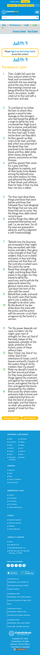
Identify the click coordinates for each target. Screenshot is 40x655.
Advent (11, 448)
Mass (10, 445)
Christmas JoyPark (15, 523)
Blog (21, 454)
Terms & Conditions (15, 479)
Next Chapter (33, 31)
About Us (12, 470)
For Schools (13, 501)
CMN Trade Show (14, 529)
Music (11, 454)
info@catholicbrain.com (18, 548)
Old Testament (14, 25)
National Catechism (15, 520)
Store (10, 473)
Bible (4, 25)
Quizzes (22, 451)
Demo (11, 541)
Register (30, 5)
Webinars (12, 526)
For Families (13, 498)
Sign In (14, 51)
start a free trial (26, 51)
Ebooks (22, 457)
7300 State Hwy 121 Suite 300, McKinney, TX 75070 (19, 552)
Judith (26, 25)
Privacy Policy (13, 482)
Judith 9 (20, 59)
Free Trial (11, 5)
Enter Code (22, 5)
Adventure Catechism (12, 458)
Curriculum (12, 442)
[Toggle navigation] (3, 6)
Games (11, 451)
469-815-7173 (14, 545)
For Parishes (13, 504)
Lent (21, 448)
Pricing (11, 495)
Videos (22, 445)
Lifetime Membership (15, 507)
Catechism (23, 439)
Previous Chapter (19, 31)
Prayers (22, 442)
